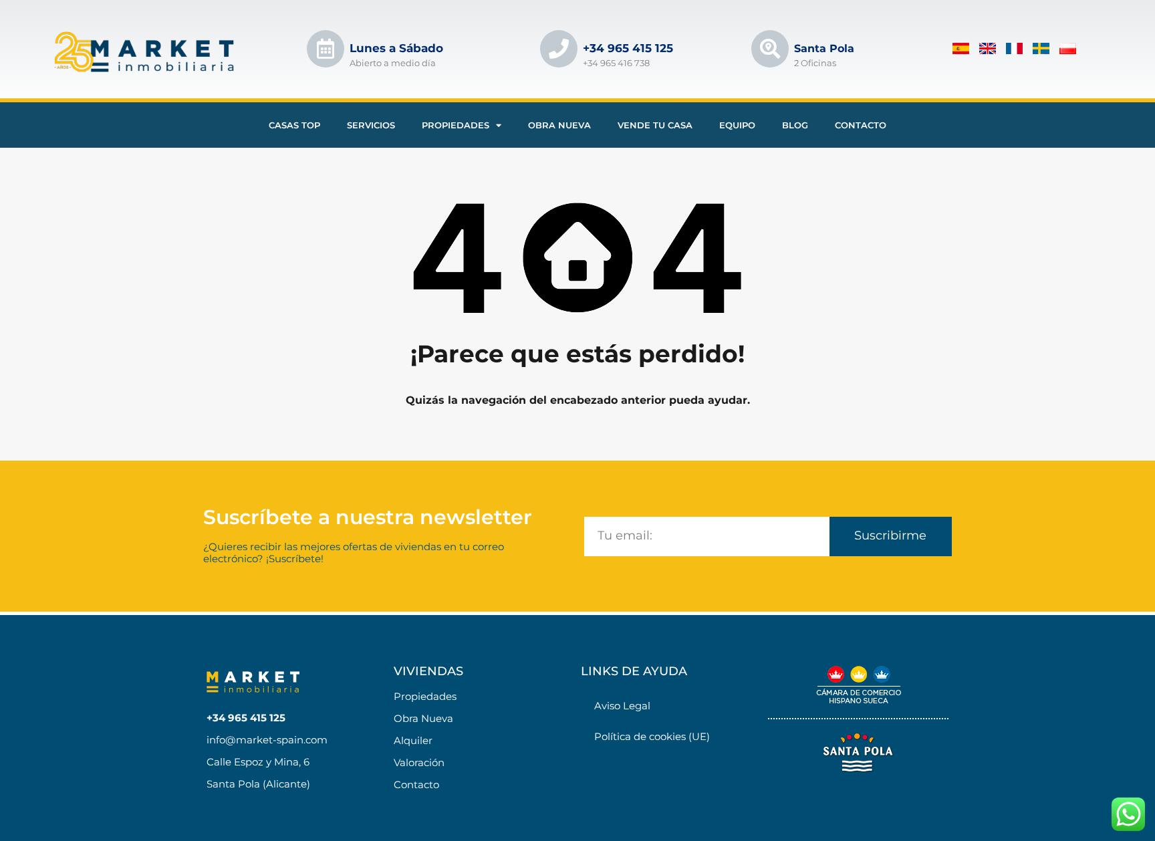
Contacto (860, 125)
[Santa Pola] (770, 49)
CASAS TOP (294, 125)
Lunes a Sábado (396, 48)
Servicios (371, 125)
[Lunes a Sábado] (325, 49)
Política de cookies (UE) (652, 736)
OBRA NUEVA (559, 125)
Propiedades (455, 125)
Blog (795, 125)
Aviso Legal (622, 705)
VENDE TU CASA (655, 125)
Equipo (737, 125)
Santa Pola (824, 48)
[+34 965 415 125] (559, 49)
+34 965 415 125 (628, 48)
